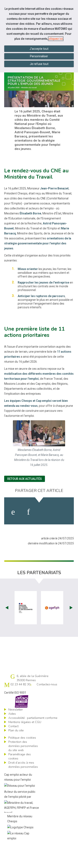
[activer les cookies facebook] (13, 512)
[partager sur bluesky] (63, 512)
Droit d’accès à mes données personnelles (23, 765)
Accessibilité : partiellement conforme (32, 718)
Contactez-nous (47, 684)
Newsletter (15, 710)
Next (71, 607)
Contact (13, 726)
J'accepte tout (39, 48)
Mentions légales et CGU (24, 722)
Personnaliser (39, 56)
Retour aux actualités (24, 478)
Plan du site (16, 730)
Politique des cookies (22, 738)
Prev (6, 607)
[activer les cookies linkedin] (28, 512)
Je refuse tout (39, 64)
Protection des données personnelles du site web (23, 746)
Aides (12, 714)
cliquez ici (56, 38)
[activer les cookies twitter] (45, 512)
